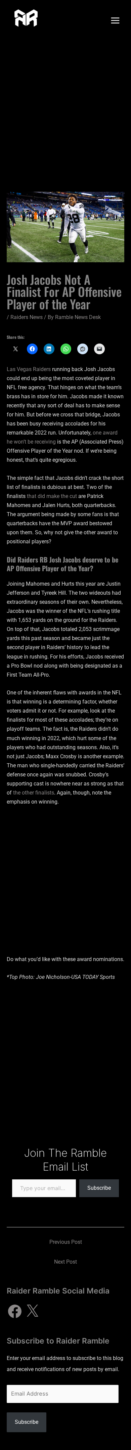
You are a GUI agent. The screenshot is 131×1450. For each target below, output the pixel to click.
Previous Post (65, 1242)
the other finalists (33, 792)
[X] (32, 1311)
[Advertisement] (65, 109)
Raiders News (26, 317)
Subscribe (99, 1188)
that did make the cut (52, 496)
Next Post (65, 1262)
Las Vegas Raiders (29, 369)
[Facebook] (15, 1311)
